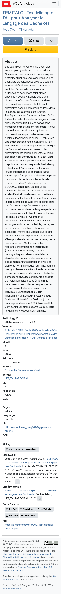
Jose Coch (9, 29)
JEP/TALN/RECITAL (17, 378)
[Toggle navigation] (54, 4)
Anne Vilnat (33, 370)
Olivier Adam (27, 29)
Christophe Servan (15, 370)
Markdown (28, 509)
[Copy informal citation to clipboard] (39, 498)
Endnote (13, 515)
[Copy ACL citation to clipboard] (17, 481)
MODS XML (46, 509)
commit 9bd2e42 (12, 588)
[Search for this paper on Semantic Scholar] (51, 41)
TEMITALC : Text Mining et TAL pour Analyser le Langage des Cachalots (31, 462)
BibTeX (13, 509)
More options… (29, 515)
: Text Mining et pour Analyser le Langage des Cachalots (28, 18)
